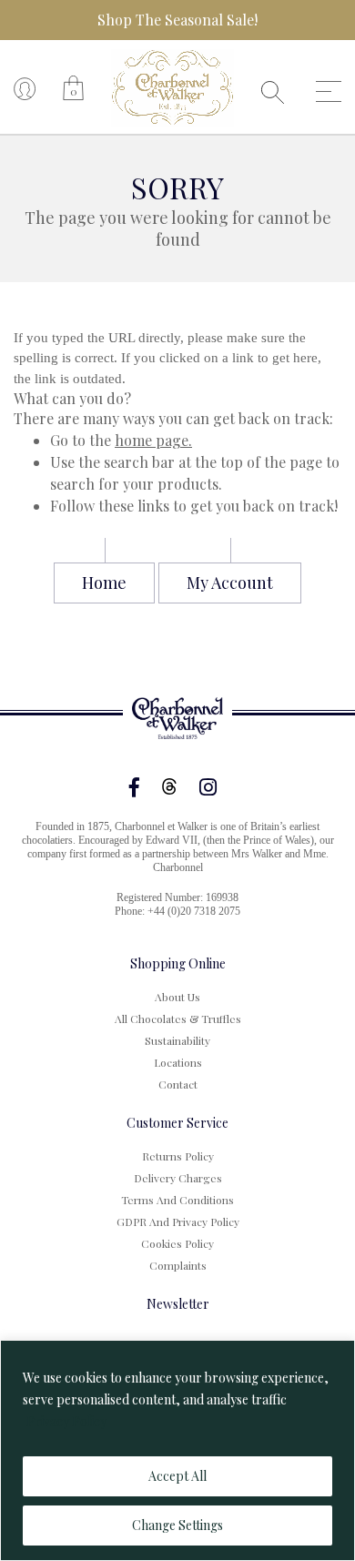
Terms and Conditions (177, 1199)
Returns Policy (178, 1156)
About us (177, 996)
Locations (178, 1062)
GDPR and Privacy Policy (178, 1221)
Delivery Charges (178, 1178)
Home (104, 582)
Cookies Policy (177, 1243)
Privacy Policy (66, 1421)
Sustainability (177, 1040)
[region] (177, 1450)
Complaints (178, 1265)
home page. (153, 440)
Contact (178, 1084)
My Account (230, 582)
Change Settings (177, 1525)
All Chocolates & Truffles (178, 1018)
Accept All (177, 1476)
